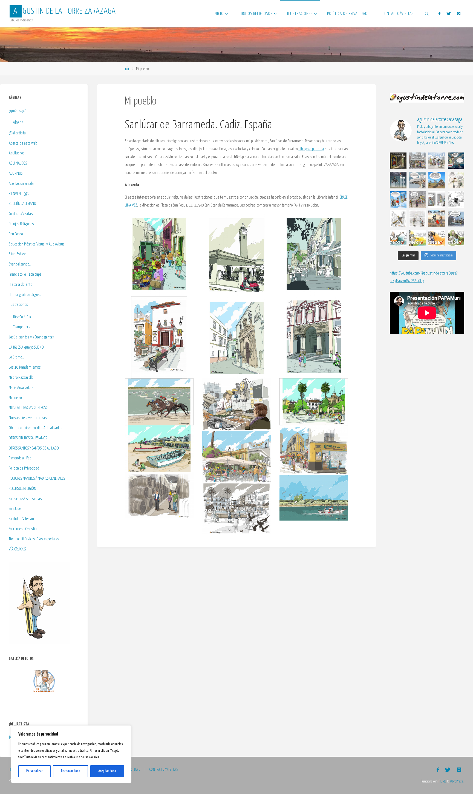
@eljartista (17, 133)
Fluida (442, 781)
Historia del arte (20, 284)
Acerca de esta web (23, 143)
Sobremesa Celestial (23, 529)
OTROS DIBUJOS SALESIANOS (28, 438)
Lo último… (16, 357)
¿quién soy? (17, 111)
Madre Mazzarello (21, 377)
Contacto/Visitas (21, 214)
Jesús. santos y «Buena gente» (31, 337)
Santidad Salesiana (22, 519)
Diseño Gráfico (23, 317)
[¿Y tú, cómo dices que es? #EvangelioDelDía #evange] (398, 160)
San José (15, 509)
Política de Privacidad (24, 468)
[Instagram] (458, 13)
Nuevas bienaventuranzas (28, 418)
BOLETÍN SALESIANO (22, 204)
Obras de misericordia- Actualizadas (35, 428)
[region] (71, 754)
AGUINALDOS (18, 163)
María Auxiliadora (21, 388)
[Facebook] (439, 13)
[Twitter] (448, 13)
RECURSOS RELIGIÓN (22, 489)
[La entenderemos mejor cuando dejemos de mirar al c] (436, 160)
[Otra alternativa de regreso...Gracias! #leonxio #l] (456, 218)
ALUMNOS (15, 173)
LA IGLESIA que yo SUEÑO (26, 347)
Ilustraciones (18, 305)
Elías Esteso (17, 254)
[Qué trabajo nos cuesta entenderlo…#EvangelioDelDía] (436, 180)
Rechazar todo (70, 771)
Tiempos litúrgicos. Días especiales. (34, 539)
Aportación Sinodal (21, 184)
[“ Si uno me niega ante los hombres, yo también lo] (417, 218)
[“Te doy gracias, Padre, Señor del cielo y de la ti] (398, 199)
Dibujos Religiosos (21, 224)
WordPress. (457, 781)
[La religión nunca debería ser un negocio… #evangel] (436, 218)
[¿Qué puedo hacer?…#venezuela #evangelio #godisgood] (456, 199)
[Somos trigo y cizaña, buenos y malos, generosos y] (456, 180)
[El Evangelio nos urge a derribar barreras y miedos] (417, 160)
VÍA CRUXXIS (17, 549)
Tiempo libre (21, 327)
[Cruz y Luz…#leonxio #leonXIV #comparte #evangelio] (417, 238)
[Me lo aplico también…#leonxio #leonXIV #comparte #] (436, 238)
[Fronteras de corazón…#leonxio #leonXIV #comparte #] (398, 238)
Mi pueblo (15, 398)
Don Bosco (16, 234)
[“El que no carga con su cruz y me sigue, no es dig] (398, 218)
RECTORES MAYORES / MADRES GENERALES (37, 478)
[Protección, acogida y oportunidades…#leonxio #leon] (456, 238)
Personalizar (34, 771)
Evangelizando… (20, 264)
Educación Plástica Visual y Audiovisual (37, 244)
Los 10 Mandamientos (25, 367)
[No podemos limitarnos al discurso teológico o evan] (456, 160)
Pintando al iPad (20, 458)
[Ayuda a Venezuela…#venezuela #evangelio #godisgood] (436, 199)
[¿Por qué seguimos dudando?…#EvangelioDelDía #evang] (398, 180)
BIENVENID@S (18, 194)
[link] (427, 13)
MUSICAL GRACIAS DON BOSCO (29, 408)
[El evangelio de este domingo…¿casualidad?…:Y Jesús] (417, 180)
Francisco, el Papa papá (25, 274)
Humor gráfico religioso (25, 295)
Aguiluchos (17, 153)
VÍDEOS (18, 123)
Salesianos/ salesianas (25, 499)
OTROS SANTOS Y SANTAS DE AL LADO (34, 448)
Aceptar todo (107, 771)
